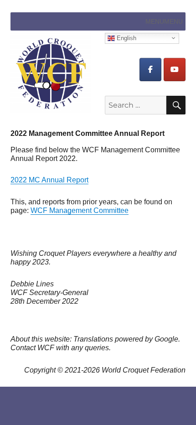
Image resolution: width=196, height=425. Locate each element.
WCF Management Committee (80, 210)
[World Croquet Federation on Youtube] (175, 69)
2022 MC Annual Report (49, 180)
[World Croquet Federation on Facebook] (150, 69)
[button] (164, 21)
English (125, 37)
